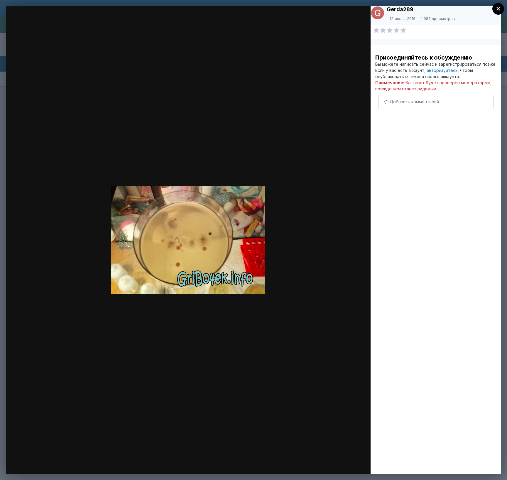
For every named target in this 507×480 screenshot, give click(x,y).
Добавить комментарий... (415, 101)
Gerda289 (400, 9)
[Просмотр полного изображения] (357, 19)
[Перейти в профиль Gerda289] (377, 12)
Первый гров (50, 21)
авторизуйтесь (442, 70)
